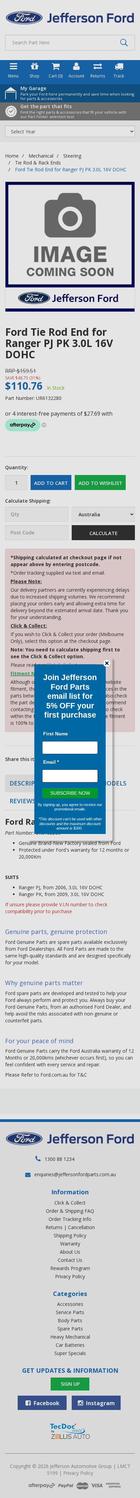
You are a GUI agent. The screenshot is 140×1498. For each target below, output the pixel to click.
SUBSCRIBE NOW (70, 792)
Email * (51, 761)
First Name (55, 733)
